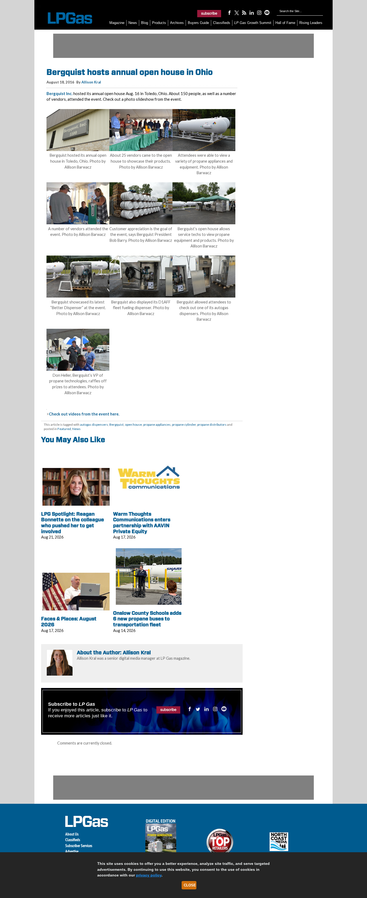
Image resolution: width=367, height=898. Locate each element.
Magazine (116, 23)
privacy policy (148, 875)
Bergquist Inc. (59, 93)
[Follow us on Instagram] (259, 12)
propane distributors (211, 424)
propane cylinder (184, 424)
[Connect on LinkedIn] (252, 12)
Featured (64, 429)
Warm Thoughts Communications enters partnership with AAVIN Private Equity (141, 522)
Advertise (71, 851)
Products (159, 23)
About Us (71, 834)
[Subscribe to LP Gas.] (209, 13)
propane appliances (157, 424)
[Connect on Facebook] (229, 12)
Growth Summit (252, 23)
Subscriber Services (78, 845)
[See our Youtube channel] (267, 12)
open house (133, 424)
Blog (144, 23)
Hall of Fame (285, 23)
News (132, 23)
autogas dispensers (94, 424)
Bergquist (116, 424)
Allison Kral (91, 82)
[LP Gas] (65, 18)
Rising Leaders (310, 23)
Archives (177, 23)
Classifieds (221, 23)
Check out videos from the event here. (84, 414)
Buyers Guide (198, 23)
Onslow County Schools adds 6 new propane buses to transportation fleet (147, 618)
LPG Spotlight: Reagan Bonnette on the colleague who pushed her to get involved (72, 522)
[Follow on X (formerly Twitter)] (236, 12)
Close (190, 885)
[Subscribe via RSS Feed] (244, 12)
